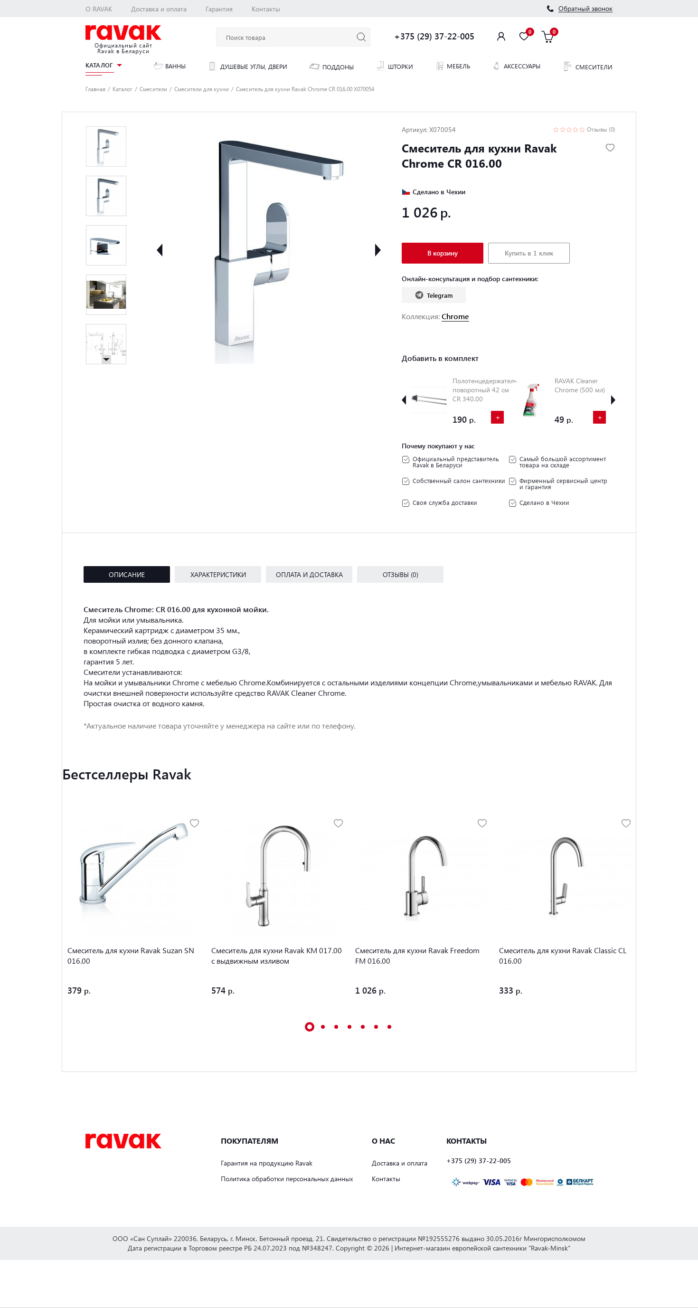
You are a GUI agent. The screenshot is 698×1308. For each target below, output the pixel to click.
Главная (95, 89)
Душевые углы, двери (253, 66)
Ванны (175, 66)
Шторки (400, 66)
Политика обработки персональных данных (287, 1178)
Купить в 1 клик (529, 252)
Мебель (458, 66)
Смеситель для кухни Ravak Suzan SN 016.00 (130, 955)
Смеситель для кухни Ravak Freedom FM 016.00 (417, 955)
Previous (159, 249)
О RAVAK (98, 8)
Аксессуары (522, 66)
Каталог (99, 65)
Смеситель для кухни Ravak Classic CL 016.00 (563, 955)
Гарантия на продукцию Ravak (266, 1162)
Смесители (594, 67)
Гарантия (219, 8)
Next (377, 249)
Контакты (266, 8)
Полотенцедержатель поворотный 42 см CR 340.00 (485, 389)
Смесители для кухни (201, 89)
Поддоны (338, 67)
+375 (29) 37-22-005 (434, 36)
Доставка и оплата (159, 8)
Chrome (455, 316)
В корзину (442, 252)
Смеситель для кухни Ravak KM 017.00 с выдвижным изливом (276, 955)
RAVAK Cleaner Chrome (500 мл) (580, 385)
